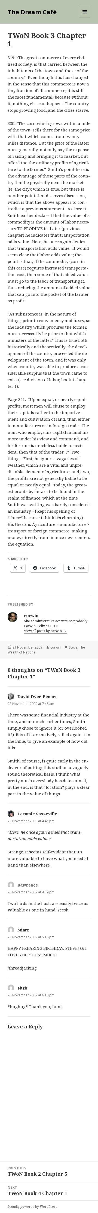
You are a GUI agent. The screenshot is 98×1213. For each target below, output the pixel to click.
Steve (73, 647)
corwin (55, 647)
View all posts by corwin (43, 631)
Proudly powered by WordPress (32, 1206)
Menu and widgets (84, 17)
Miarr (23, 930)
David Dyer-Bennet (37, 696)
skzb (22, 988)
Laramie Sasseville (37, 813)
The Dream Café (32, 12)
